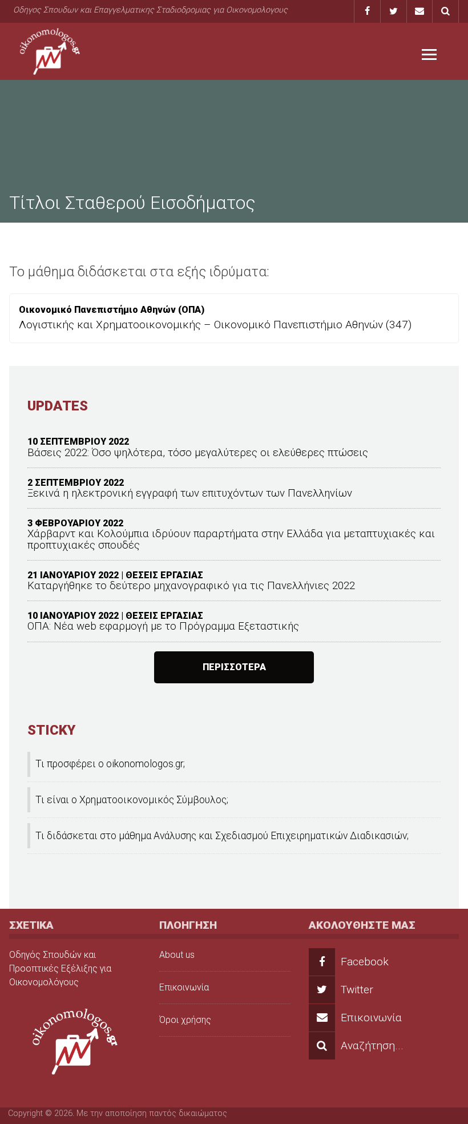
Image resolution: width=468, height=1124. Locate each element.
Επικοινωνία (184, 987)
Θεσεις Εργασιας (164, 575)
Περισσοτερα (234, 667)
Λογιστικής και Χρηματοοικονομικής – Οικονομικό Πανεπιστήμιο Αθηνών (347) (215, 324)
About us (177, 954)
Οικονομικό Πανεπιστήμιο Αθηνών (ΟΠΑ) (111, 309)
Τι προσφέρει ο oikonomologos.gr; (110, 764)
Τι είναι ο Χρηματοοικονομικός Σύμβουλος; (131, 799)
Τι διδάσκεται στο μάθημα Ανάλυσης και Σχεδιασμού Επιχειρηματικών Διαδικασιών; (222, 835)
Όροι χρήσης (185, 1019)
